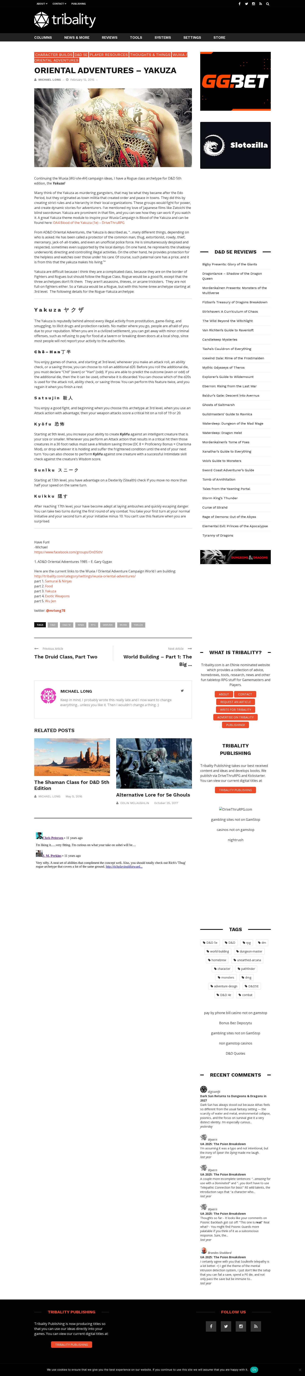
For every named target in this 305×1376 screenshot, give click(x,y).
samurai (108, 624)
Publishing (78, 3)
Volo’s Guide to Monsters (221, 461)
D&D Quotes (235, 1053)
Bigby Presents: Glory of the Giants (229, 264)
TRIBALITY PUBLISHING (235, 790)
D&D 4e (225, 995)
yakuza (138, 624)
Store (219, 37)
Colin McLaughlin (134, 803)
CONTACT (245, 694)
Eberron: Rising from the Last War (229, 386)
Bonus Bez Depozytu (235, 1023)
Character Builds (53, 54)
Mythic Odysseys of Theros (223, 367)
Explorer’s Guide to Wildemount (228, 377)
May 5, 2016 (74, 796)
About (41, 3)
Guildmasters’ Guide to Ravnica (227, 414)
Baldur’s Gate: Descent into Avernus (230, 395)
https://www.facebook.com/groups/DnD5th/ (68, 552)
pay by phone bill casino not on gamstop (235, 1012)
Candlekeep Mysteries (219, 339)
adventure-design (225, 986)
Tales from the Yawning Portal (226, 489)
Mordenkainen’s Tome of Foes (225, 442)
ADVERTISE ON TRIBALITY (235, 717)
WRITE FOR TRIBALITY (235, 710)
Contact (58, 3)
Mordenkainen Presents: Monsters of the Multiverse (234, 290)
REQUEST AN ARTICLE (235, 702)
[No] (300, 1370)
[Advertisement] (195, 20)
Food (49, 586)
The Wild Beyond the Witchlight (227, 321)
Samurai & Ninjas (58, 581)
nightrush (235, 840)
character (224, 969)
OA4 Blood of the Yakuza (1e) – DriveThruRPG (88, 222)
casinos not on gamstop (235, 829)
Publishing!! (235, 725)
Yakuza (50, 591)
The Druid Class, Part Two (65, 657)
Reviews (109, 37)
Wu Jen (50, 601)
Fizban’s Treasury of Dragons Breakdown (234, 302)
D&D (52, 624)
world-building (219, 951)
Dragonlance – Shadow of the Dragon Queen (232, 276)
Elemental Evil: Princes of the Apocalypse (235, 526)
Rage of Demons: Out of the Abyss (229, 517)
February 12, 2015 (82, 79)
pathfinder (248, 969)
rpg (93, 624)
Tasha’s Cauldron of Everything (226, 349)
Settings (192, 37)
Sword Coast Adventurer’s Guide (228, 470)
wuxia (123, 624)
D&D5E (253, 986)
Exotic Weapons (57, 596)
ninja (81, 624)
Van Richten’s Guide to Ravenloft (228, 330)
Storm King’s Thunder (220, 498)
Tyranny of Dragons (217, 535)
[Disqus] (113, 882)
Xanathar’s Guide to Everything (226, 451)
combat (247, 995)
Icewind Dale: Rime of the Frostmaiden (233, 358)
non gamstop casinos (235, 1043)
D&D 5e (81, 54)
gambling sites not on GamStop (235, 819)
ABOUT (224, 694)
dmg (248, 977)
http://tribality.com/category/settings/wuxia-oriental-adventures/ (85, 576)
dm (264, 943)
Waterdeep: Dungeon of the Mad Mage (232, 423)
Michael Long (49, 79)
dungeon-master (251, 951)
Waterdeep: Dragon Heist (222, 433)
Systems (163, 37)
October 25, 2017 (166, 803)
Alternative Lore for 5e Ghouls (153, 795)
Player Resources (109, 54)
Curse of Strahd (215, 507)
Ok (254, 1369)
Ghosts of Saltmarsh (218, 405)
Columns (43, 37)
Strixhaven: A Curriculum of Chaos (230, 311)
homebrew (219, 960)
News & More (76, 37)
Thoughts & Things (150, 54)
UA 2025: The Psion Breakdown (223, 1144)
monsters (227, 977)
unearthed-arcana (249, 960)
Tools (136, 37)
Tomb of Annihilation (218, 479)
